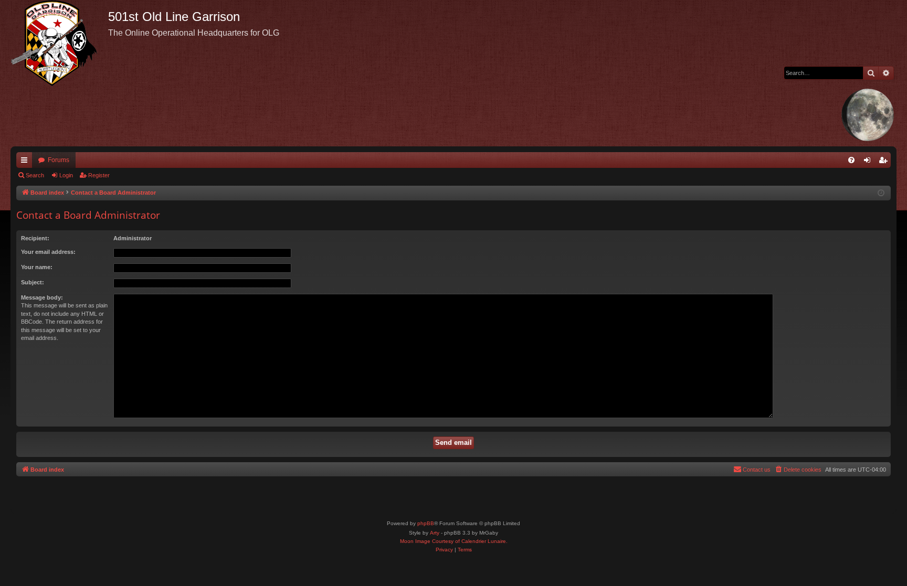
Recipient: (35, 238)
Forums (58, 160)
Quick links (26, 162)
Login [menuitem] (869, 162)
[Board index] (59, 43)
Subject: (32, 282)
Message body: (42, 297)
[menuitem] (851, 160)
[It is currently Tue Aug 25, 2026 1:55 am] (881, 193)
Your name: (36, 267)
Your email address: (48, 252)
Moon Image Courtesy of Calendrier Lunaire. (454, 541)
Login (66, 175)
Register (99, 175)
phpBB (425, 523)
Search (35, 175)
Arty (434, 533)
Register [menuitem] (885, 162)
